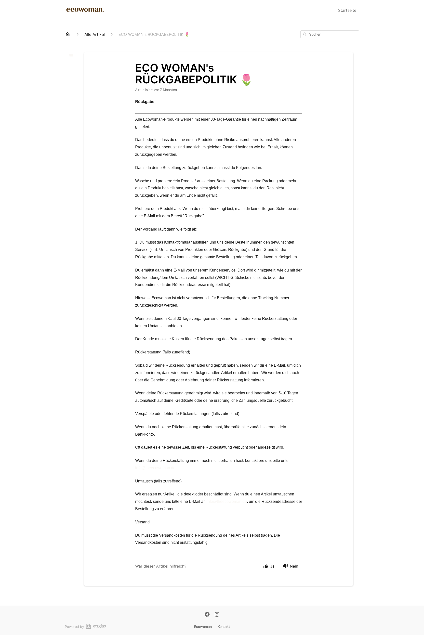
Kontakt (224, 626)
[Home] (68, 34)
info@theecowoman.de (155, 468)
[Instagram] (217, 614)
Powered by (74, 626)
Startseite (347, 10)
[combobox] (329, 34)
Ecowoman (203, 626)
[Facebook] (207, 614)
